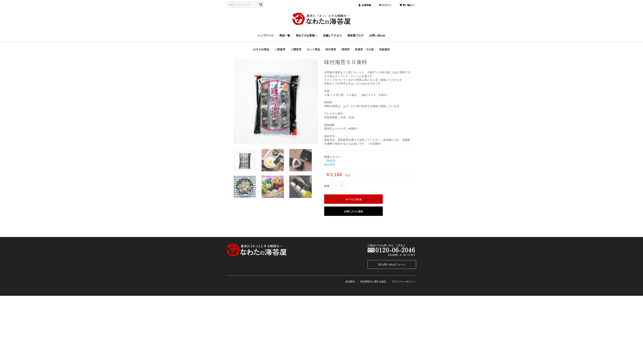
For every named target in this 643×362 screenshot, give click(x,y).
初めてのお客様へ (306, 35)
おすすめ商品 (261, 49)
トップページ (266, 35)
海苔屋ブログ (355, 35)
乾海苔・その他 (364, 49)
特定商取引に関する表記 (373, 281)
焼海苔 (346, 49)
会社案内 (350, 281)
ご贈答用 (296, 49)
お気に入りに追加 (353, 211)
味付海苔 (331, 49)
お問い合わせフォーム (393, 264)
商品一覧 (284, 35)
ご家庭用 (280, 49)
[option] (276, 101)
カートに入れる (353, 199)
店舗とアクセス (332, 35)
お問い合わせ (377, 35)
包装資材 (384, 49)
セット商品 (313, 49)
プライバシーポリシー (403, 281)
